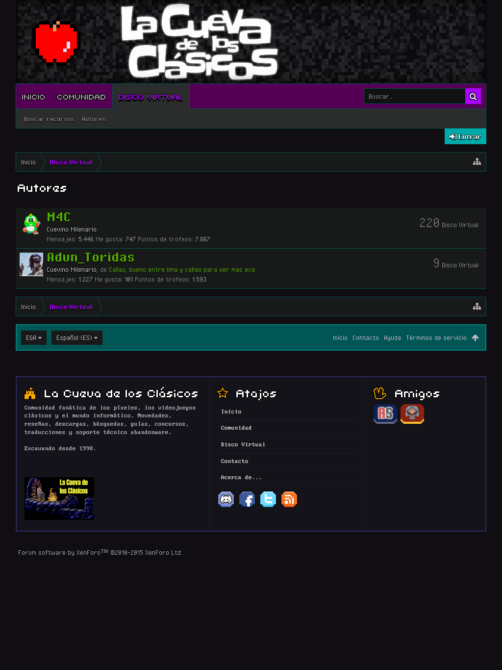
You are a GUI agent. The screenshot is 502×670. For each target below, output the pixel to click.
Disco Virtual (151, 96)
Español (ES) (74, 337)
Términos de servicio (436, 337)
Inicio (34, 96)
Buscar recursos (49, 119)
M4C (59, 216)
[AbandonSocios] (385, 422)
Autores (93, 119)
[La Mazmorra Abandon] (412, 422)
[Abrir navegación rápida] (477, 162)
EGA (31, 337)
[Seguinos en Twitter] (268, 506)
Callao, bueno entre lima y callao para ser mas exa (182, 269)
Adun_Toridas (91, 256)
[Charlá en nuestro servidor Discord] (226, 506)
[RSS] (289, 506)
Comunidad (81, 96)
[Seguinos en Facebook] (247, 506)
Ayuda (392, 337)
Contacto (365, 337)
